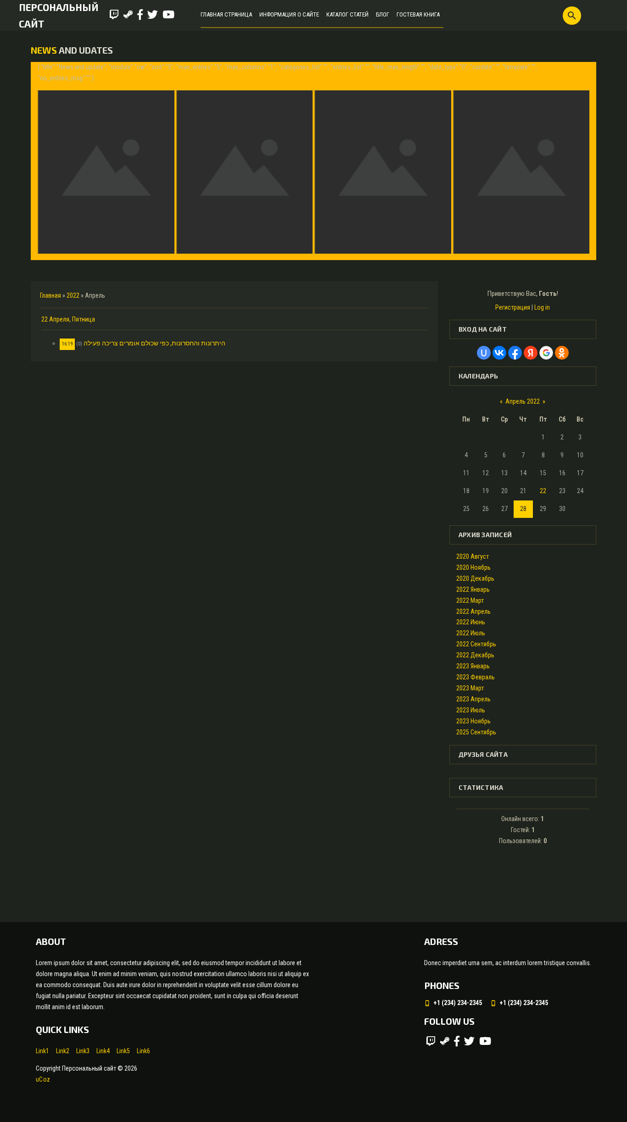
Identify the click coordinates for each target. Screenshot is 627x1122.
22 (543, 490)
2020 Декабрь (475, 578)
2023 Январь (473, 666)
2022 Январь (473, 589)
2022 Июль (470, 633)
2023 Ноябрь (473, 721)
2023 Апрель (473, 699)
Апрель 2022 (522, 401)
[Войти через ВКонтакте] (499, 353)
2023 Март (470, 688)
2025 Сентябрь (476, 732)
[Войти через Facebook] (515, 353)
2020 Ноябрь (473, 567)
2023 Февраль (475, 677)
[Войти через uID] (484, 353)
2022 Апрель (473, 611)
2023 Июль (470, 710)
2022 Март (470, 600)
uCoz (43, 1079)
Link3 (83, 1051)
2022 (73, 295)
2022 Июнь (470, 622)
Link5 (123, 1051)
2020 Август (472, 556)
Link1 (42, 1051)
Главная (50, 295)
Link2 (62, 1051)
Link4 (103, 1051)
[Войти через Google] (546, 353)
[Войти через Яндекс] (530, 353)
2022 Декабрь (475, 655)
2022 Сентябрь (476, 644)
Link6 (143, 1051)
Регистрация (512, 307)
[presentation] (46, 161)
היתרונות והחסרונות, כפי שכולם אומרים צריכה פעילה (154, 343)
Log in (542, 307)
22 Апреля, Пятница (68, 319)
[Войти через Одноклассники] (562, 353)
